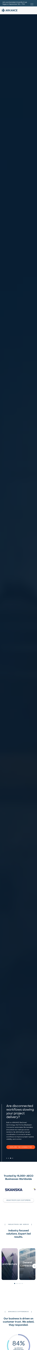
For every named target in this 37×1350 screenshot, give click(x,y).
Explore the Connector (21, 1147)
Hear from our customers (18, 1200)
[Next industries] (34, 1266)
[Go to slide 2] (8, 1158)
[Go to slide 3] (10, 1158)
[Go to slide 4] (12, 1158)
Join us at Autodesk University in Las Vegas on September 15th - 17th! (14, 3)
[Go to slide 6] (22, 1283)
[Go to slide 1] (6, 1158)
